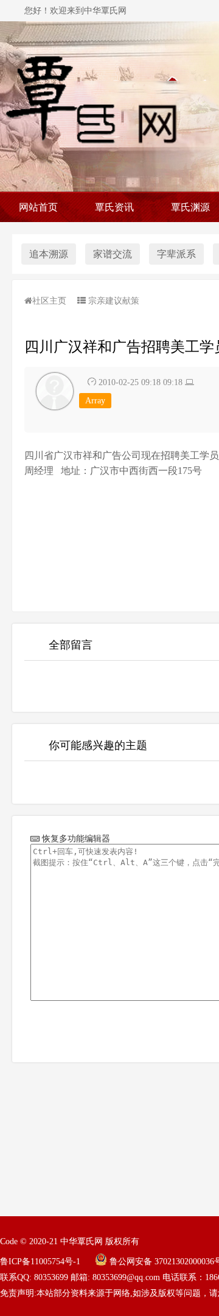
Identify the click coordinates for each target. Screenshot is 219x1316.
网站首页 (38, 207)
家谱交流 (112, 254)
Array (95, 400)
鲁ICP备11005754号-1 (40, 1261)
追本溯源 (48, 254)
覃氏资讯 (114, 207)
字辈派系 (176, 254)
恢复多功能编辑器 (75, 838)
